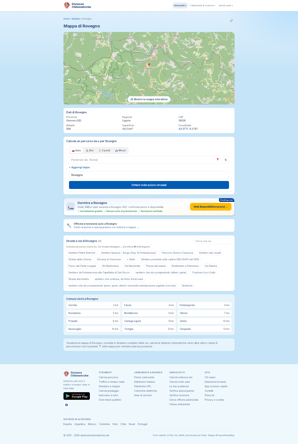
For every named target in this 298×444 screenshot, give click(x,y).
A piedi (104, 150)
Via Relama (211, 265)
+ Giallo (131, 259)
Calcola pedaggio (109, 390)
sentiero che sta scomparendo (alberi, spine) (161, 272)
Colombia (104, 424)
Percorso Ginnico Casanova (177, 252)
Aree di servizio (143, 395)
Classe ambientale (179, 404)
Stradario (76, 18)
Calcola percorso (108, 377)
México (92, 424)
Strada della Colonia (79, 259)
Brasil (132, 424)
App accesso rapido (216, 386)
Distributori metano (144, 381)
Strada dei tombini (78, 279)
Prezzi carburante (144, 377)
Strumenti (180, 5)
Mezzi (120, 150)
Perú (115, 424)
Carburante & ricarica (202, 5)
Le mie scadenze (179, 386)
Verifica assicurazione (181, 390)
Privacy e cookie (214, 399)
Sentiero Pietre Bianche (81, 252)
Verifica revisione (179, 395)
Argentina (79, 424)
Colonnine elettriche (145, 390)
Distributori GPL (142, 386)
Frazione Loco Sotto (203, 272)
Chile (123, 424)
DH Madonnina (110, 265)
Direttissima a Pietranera (185, 265)
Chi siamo (210, 377)
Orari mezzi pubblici (110, 399)
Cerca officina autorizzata (183, 399)
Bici (90, 150)
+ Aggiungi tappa (79, 167)
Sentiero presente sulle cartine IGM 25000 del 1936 (170, 259)
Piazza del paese (156, 265)
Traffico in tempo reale (112, 381)
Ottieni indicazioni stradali (149, 185)
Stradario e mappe (109, 386)
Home (66, 18)
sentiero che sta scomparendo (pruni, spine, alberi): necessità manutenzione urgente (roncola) (122, 285)
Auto (76, 150)
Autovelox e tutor (108, 395)
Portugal (142, 424)
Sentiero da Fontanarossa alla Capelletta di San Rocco (99, 272)
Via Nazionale (132, 265)
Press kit (209, 395)
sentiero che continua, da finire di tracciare (119, 279)
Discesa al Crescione (109, 259)
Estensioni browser (215, 381)
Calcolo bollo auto (179, 381)
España (67, 424)
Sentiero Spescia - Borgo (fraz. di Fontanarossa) (128, 252)
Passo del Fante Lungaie (82, 265)
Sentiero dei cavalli (210, 252)
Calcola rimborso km (180, 377)
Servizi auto (226, 5)
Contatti (209, 390)
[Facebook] (66, 405)
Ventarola (187, 285)
